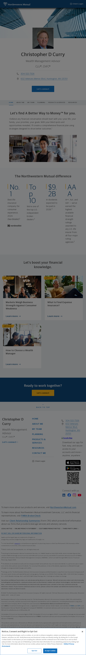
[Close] (82, 631)
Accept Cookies (50, 651)
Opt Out (34, 651)
